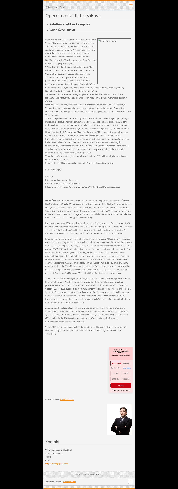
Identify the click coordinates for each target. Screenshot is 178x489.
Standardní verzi (69, 482)
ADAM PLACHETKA (67, 400)
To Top (130, 481)
